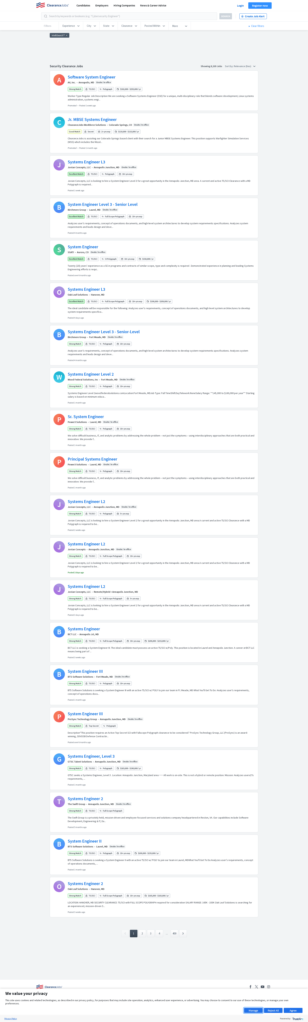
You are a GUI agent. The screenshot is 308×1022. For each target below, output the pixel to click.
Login (240, 5)
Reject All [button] (273, 1010)
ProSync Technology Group (82, 719)
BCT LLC (72, 634)
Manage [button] (253, 1010)
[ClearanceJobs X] (256, 987)
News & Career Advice (153, 5)
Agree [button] (293, 1010)
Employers (101, 5)
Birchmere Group (77, 209)
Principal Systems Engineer (92, 459)
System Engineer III (85, 671)
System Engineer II (85, 841)
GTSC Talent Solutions (80, 761)
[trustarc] (297, 1018)
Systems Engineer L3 (86, 162)
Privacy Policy (10, 1018)
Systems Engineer (84, 629)
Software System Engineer (91, 77)
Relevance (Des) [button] (243, 66)
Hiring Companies (124, 5)
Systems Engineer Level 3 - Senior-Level (104, 331)
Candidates (83, 5)
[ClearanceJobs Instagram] (268, 987)
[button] (71, 26)
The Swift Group (76, 804)
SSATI (71, 252)
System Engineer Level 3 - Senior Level (103, 204)
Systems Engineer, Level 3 (91, 756)
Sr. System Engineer (86, 416)
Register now (260, 5)
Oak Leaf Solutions (78, 294)
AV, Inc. (72, 82)
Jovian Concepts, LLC (79, 167)
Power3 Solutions (77, 422)
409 (174, 933)
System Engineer (83, 247)
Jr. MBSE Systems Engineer (92, 119)
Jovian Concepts (77, 549)
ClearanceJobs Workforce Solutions (87, 124)
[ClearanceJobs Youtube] (262, 987)
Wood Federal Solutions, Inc (83, 379)
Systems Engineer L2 (86, 501)
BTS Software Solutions (80, 676)
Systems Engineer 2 (85, 798)
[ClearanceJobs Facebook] (250, 987)
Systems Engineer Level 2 (91, 374)
